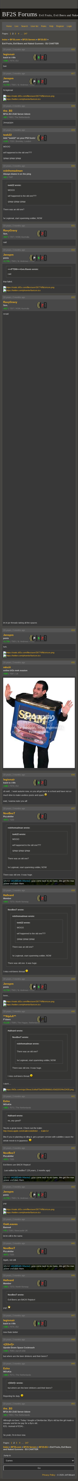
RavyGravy (10, 230)
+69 (5, 117)
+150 (5, 1351)
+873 (5, 820)
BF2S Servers (29, 39)
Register (60, 26)
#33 (73, 297)
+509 (5, 674)
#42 (73, 1148)
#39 (73, 979)
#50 (73, 1404)
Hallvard (8, 895)
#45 (73, 1243)
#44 (73, 1219)
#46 (73, 1275)
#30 (73, 166)
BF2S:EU (42, 39)
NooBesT (9, 813)
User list (34, 26)
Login (69, 26)
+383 (5, 1107)
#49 (73, 1363)
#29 (73, 130)
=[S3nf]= (8, 1344)
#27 (73, 73)
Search (24, 26)
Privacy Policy (48, 1475)
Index (5, 39)
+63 (5, 177)
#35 (73, 662)
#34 (73, 630)
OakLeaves (10, 1224)
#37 (73, 808)
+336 (5, 61)
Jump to (7, 1455)
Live (16, 26)
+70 (5, 1230)
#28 (73, 106)
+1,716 (6, 85)
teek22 (7, 134)
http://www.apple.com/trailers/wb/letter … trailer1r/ (26, 1131)
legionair (9, 54)
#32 (73, 250)
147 (25, 33)
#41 (73, 1096)
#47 (73, 1315)
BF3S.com (15, 39)
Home (9, 26)
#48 (73, 1339)
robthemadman (13, 170)
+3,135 (6, 1023)
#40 (73, 1011)
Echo (6, 1101)
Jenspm (8, 78)
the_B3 (7, 110)
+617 (5, 237)
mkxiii (7, 667)
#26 (73, 49)
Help (51, 26)
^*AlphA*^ (9, 1016)
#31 (73, 225)
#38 (73, 890)
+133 (5, 141)
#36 (73, 775)
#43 (73, 1187)
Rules (43, 26)
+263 (5, 901)
